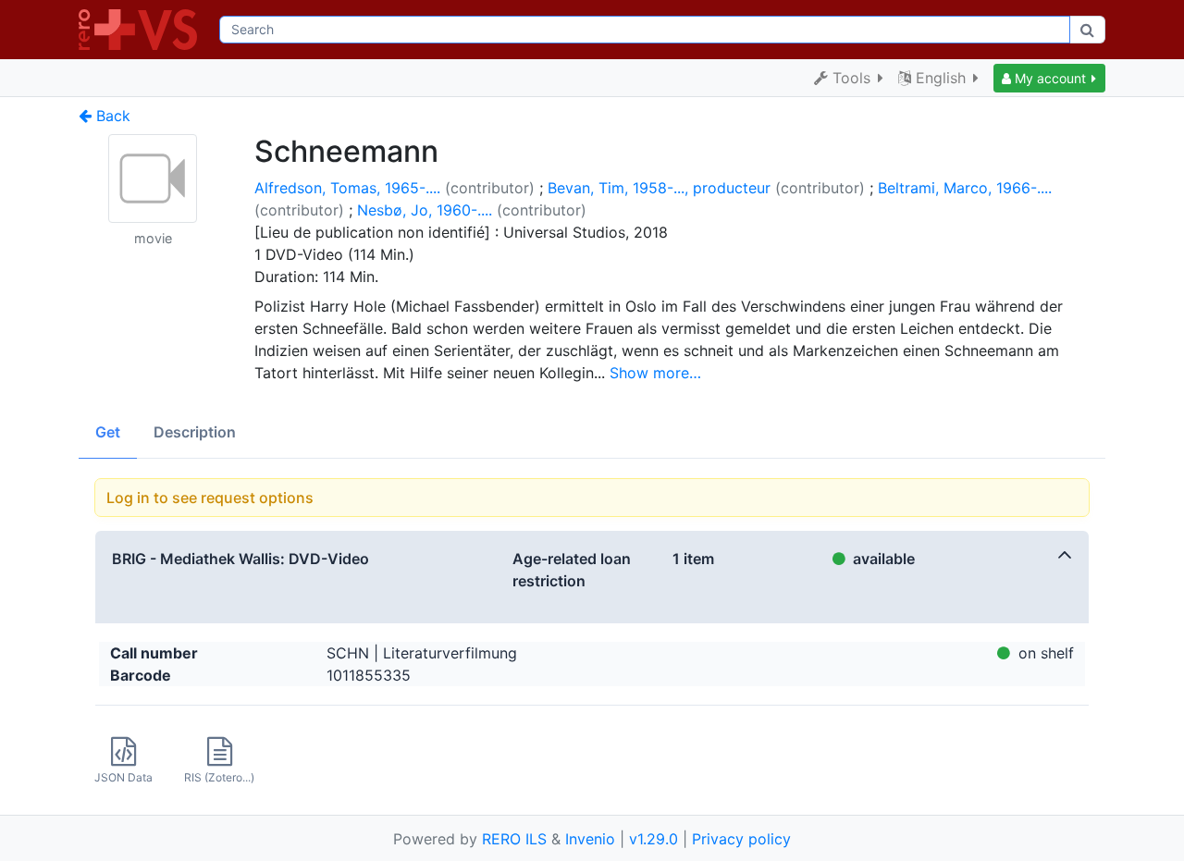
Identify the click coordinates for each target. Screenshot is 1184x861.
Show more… (655, 372)
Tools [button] (851, 77)
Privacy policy (741, 839)
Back (111, 115)
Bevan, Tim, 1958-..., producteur (659, 187)
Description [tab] (195, 432)
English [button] (940, 77)
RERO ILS (514, 839)
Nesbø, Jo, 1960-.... (424, 210)
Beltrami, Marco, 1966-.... (965, 187)
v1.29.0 (653, 839)
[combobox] (644, 29)
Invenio (590, 839)
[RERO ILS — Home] (141, 29)
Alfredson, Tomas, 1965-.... (347, 187)
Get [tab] (107, 432)
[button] (1049, 78)
